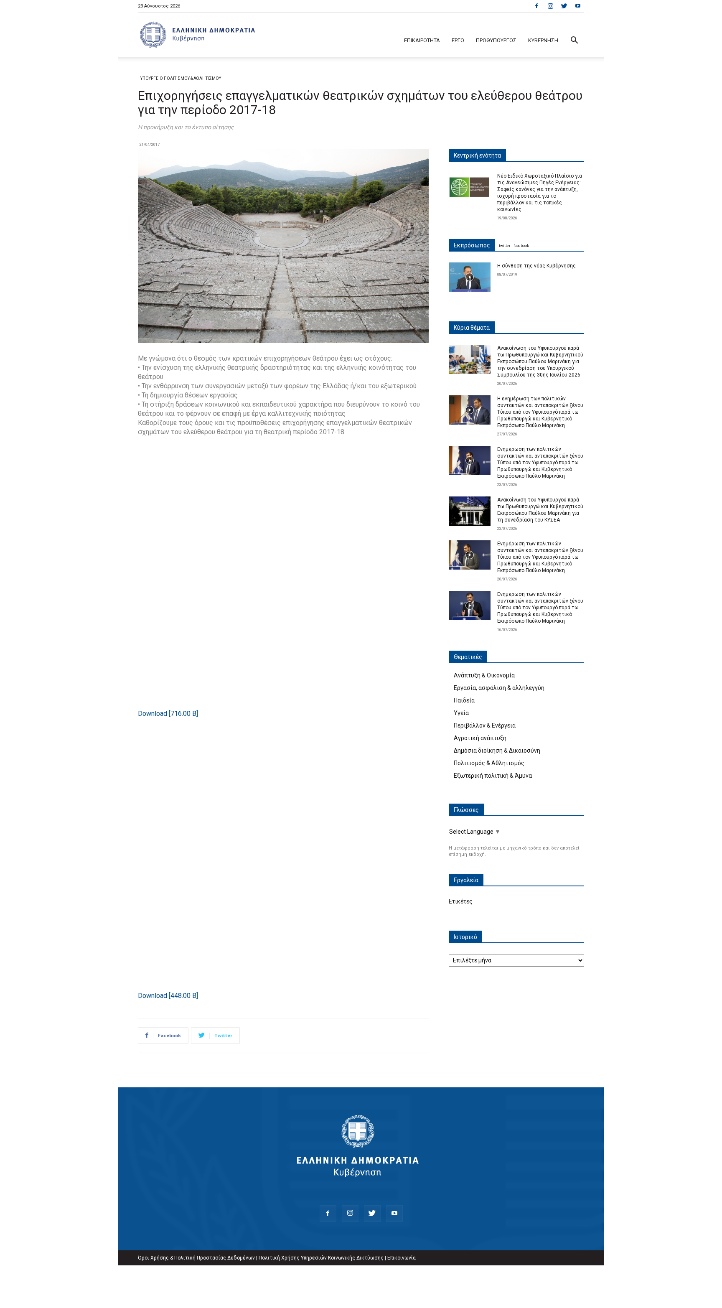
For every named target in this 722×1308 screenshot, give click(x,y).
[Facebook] (536, 6)
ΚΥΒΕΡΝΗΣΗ (543, 40)
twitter (505, 246)
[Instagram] (550, 6)
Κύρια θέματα (472, 327)
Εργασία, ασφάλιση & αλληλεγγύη (499, 688)
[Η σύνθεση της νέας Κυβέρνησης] (470, 277)
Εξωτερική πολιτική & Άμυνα (493, 775)
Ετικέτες (461, 901)
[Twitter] (564, 6)
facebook (521, 246)
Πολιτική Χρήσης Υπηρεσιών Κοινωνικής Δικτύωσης (321, 1258)
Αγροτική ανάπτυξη (480, 738)
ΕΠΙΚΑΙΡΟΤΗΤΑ (422, 40)
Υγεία (461, 713)
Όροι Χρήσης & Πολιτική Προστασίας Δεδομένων (196, 1258)
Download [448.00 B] (168, 996)
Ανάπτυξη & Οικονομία (484, 675)
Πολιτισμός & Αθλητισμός (489, 763)
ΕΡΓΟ (458, 40)
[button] (574, 41)
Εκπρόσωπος (472, 245)
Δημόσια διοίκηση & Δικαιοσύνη (497, 750)
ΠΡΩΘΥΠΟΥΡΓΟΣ (496, 40)
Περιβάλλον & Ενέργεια (485, 725)
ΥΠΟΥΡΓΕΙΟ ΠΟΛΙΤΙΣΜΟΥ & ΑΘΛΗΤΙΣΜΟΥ (180, 78)
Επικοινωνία (401, 1258)
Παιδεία (464, 700)
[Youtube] (578, 6)
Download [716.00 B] (168, 714)
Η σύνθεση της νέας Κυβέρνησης (536, 266)
